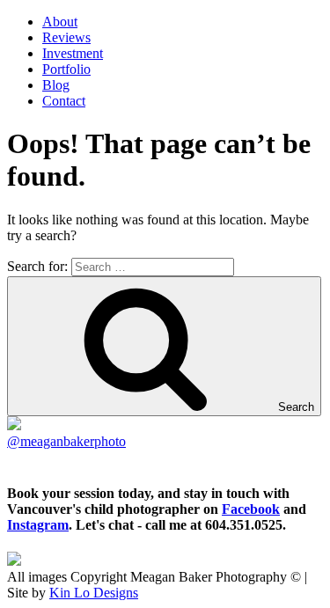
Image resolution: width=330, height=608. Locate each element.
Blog (56, 84)
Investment (72, 53)
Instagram (38, 524)
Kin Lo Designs (93, 592)
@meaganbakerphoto (66, 441)
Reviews (66, 37)
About (59, 21)
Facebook (251, 509)
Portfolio (66, 69)
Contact (63, 100)
